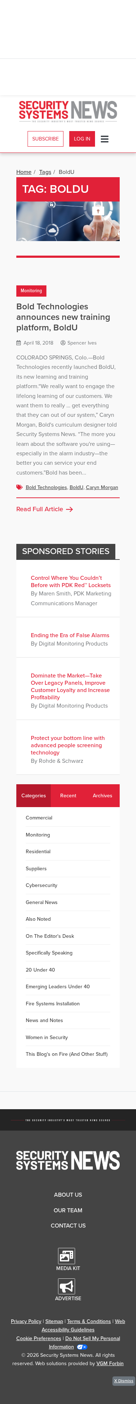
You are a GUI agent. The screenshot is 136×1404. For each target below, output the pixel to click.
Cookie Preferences (38, 1338)
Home (24, 172)
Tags (45, 172)
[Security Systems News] (68, 111)
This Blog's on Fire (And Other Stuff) (67, 1054)
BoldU (76, 487)
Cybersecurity (41, 885)
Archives (102, 796)
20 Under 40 (40, 970)
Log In (82, 139)
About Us (68, 1195)
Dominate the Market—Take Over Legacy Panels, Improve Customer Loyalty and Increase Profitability (70, 686)
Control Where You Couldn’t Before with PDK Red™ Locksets (71, 581)
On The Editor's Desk (50, 936)
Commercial (39, 818)
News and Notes (44, 1020)
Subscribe (45, 139)
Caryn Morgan (102, 487)
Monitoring (31, 291)
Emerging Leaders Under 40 (58, 987)
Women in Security (47, 1037)
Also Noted (38, 919)
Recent (68, 796)
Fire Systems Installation (53, 1004)
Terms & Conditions (89, 1321)
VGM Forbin (110, 1363)
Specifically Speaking (49, 953)
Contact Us (68, 1225)
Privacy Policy (26, 1321)
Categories (33, 796)
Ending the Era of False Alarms (70, 635)
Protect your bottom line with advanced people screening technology (68, 745)
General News (42, 902)
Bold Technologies (46, 487)
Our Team (68, 1210)
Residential (38, 851)
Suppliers (36, 869)
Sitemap (54, 1321)
